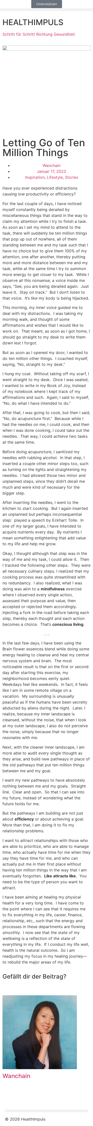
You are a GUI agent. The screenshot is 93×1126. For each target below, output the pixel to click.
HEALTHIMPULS (32, 22)
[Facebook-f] (11, 1097)
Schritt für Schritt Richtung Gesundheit (38, 34)
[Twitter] (25, 1097)
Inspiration (35, 177)
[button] (46, 9)
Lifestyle (55, 177)
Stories (71, 177)
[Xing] (38, 1097)
